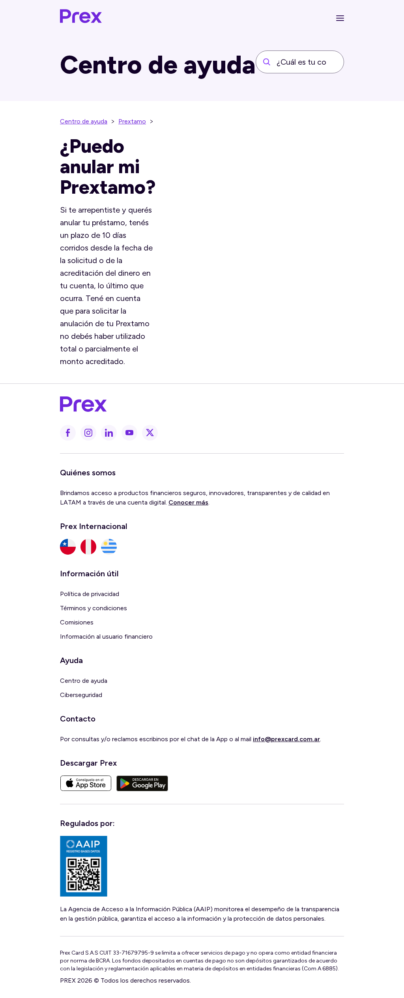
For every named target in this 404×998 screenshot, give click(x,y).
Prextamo (132, 121)
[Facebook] (68, 433)
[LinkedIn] (109, 433)
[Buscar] (266, 62)
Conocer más (188, 502)
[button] (340, 18)
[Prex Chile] (68, 547)
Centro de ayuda (83, 121)
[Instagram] (88, 433)
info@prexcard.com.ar (286, 739)
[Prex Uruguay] (109, 547)
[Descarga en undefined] (86, 783)
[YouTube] (129, 433)
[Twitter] (150, 433)
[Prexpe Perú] (88, 547)
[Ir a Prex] (197, 404)
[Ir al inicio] (81, 18)
